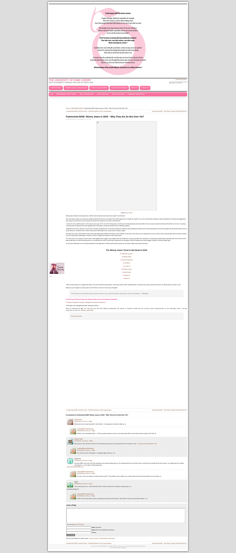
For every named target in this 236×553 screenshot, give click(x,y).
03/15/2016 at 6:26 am (83, 450)
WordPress (118, 547)
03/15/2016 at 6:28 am (83, 430)
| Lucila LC (127, 266)
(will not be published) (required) (103, 530)
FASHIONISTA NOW (77, 108)
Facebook (75, 302)
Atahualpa (124, 547)
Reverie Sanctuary (76, 316)
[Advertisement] (118, 101)
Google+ (82, 302)
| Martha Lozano (127, 269)
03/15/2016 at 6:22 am (83, 496)
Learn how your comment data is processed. (102, 538)
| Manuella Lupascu (127, 253)
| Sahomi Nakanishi (127, 260)
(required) (96, 527)
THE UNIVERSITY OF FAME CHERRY (70, 80)
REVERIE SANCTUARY (87, 310)
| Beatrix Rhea (127, 256)
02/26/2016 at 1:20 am (81, 483)
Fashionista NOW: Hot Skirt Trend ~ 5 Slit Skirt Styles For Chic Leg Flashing (89, 111)
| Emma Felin (128, 212)
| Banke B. (127, 275)
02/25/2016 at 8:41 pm (81, 460)
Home (67, 108)
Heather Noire (78, 439)
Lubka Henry (78, 419)
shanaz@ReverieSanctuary (85, 429)
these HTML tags (79, 524)
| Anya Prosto (127, 272)
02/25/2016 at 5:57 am (81, 421)
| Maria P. (127, 278)
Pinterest (95, 302)
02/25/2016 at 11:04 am (81, 441)
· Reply (90, 421)
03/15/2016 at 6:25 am (83, 473)
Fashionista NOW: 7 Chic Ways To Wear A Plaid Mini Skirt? (169, 111)
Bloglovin (88, 302)
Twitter (69, 302)
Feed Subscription (181, 79)
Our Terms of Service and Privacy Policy (136, 546)
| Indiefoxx (127, 263)
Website (94, 532)
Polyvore (102, 302)
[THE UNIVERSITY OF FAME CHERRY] (118, 40)
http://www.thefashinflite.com (75, 467)
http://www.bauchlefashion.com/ (148, 443)
